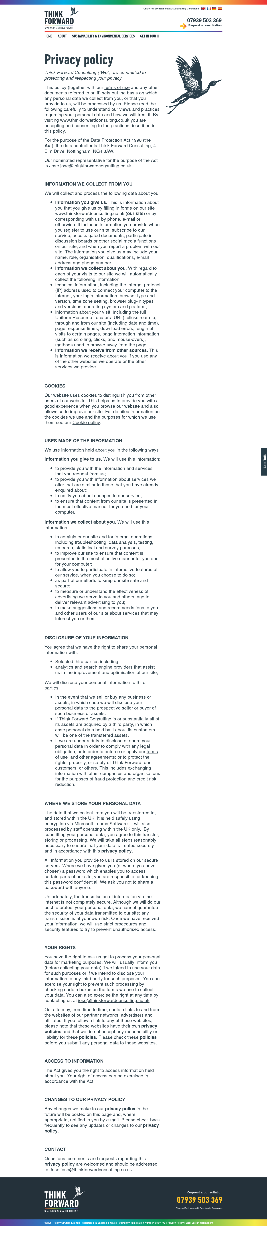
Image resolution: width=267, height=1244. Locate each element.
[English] (203, 8)
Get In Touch (149, 36)
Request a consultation (205, 25)
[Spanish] (220, 8)
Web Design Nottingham (199, 1222)
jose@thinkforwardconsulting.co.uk (96, 1169)
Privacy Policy (175, 1222)
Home (48, 36)
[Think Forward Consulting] (61, 18)
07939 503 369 (204, 20)
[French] (209, 8)
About (62, 36)
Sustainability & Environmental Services (103, 36)
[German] (214, 8)
